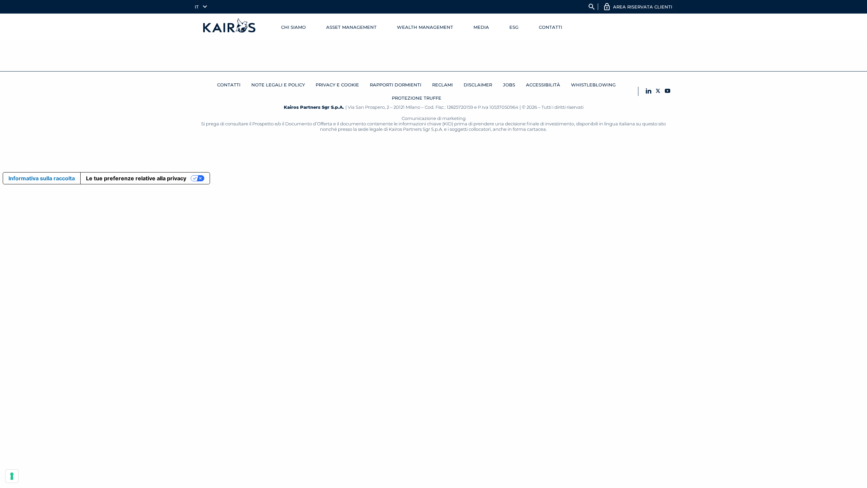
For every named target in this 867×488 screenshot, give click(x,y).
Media (481, 27)
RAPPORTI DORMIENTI (395, 84)
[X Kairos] (658, 91)
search (592, 7)
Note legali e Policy (278, 84)
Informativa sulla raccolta (41, 178)
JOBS (509, 84)
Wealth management (425, 27)
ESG (514, 27)
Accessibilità (543, 84)
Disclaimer (478, 84)
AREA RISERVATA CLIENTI (642, 6)
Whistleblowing (593, 84)
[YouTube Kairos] (667, 91)
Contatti (550, 27)
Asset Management (351, 27)
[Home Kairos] (230, 27)
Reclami (442, 84)
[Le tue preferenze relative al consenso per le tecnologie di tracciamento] (11, 476)
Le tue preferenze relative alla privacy (136, 178)
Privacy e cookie (337, 84)
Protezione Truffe (416, 98)
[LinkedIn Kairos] (648, 91)
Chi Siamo (293, 27)
